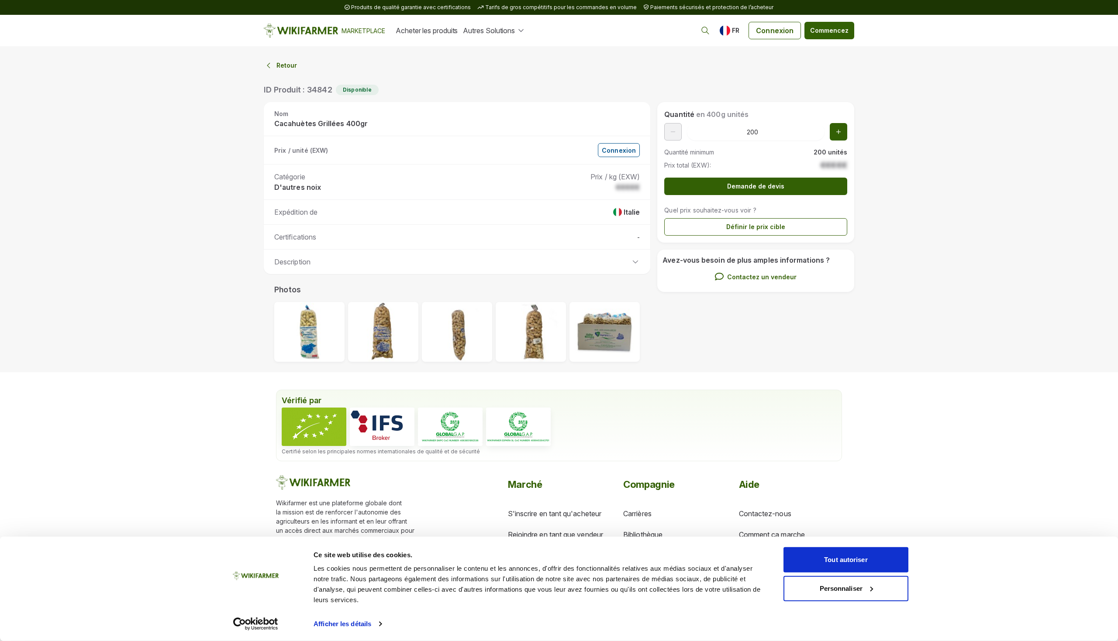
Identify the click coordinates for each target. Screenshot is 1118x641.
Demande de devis (755, 186)
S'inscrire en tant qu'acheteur (554, 513)
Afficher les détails (342, 623)
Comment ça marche (772, 534)
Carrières (637, 513)
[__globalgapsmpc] (450, 427)
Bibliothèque (643, 534)
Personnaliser (841, 588)
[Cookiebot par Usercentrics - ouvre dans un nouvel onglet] (255, 624)
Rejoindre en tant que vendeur (555, 534)
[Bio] (314, 427)
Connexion (775, 30)
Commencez (829, 30)
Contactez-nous (765, 513)
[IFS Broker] (382, 427)
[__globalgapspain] (518, 427)
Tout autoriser (845, 559)
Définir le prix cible (755, 226)
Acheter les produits (427, 30)
